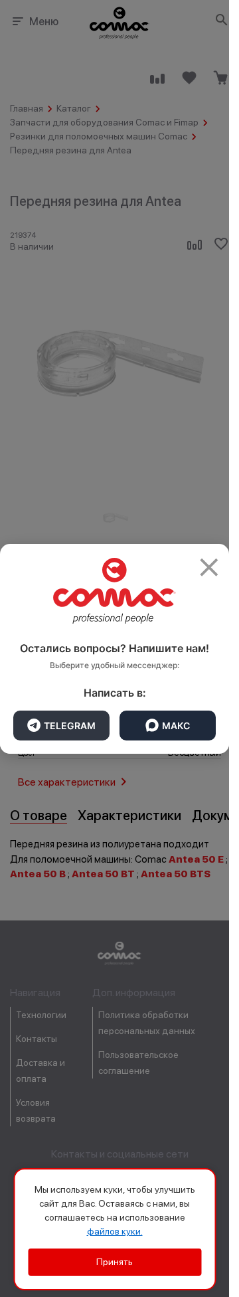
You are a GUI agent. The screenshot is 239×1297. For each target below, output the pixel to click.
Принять (114, 1261)
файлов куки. (115, 1231)
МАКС (176, 725)
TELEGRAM (70, 725)
